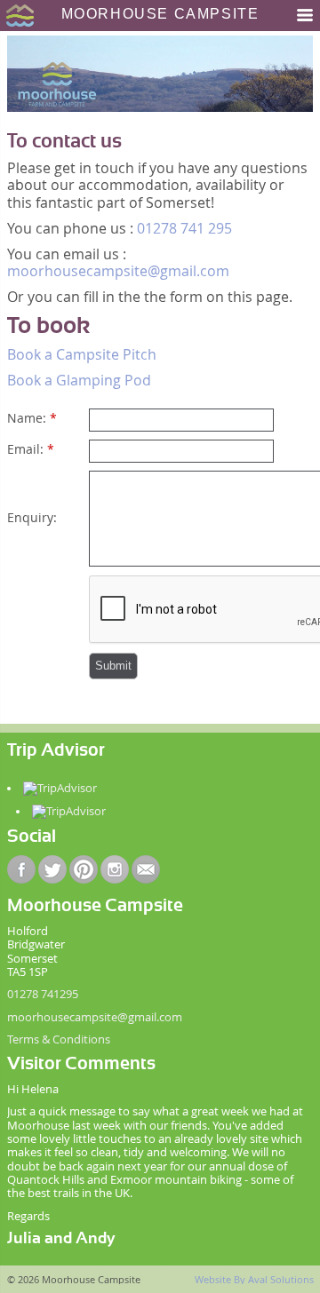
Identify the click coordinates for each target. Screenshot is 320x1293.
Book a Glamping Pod (79, 380)
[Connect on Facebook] (21, 869)
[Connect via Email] (146, 869)
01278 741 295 (184, 228)
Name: (32, 417)
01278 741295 (42, 994)
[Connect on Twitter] (52, 869)
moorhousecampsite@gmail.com (118, 271)
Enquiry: (32, 517)
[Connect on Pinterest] (83, 869)
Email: (30, 448)
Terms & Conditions (58, 1039)
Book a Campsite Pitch (81, 354)
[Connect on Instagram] (114, 869)
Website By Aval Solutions (254, 1279)
